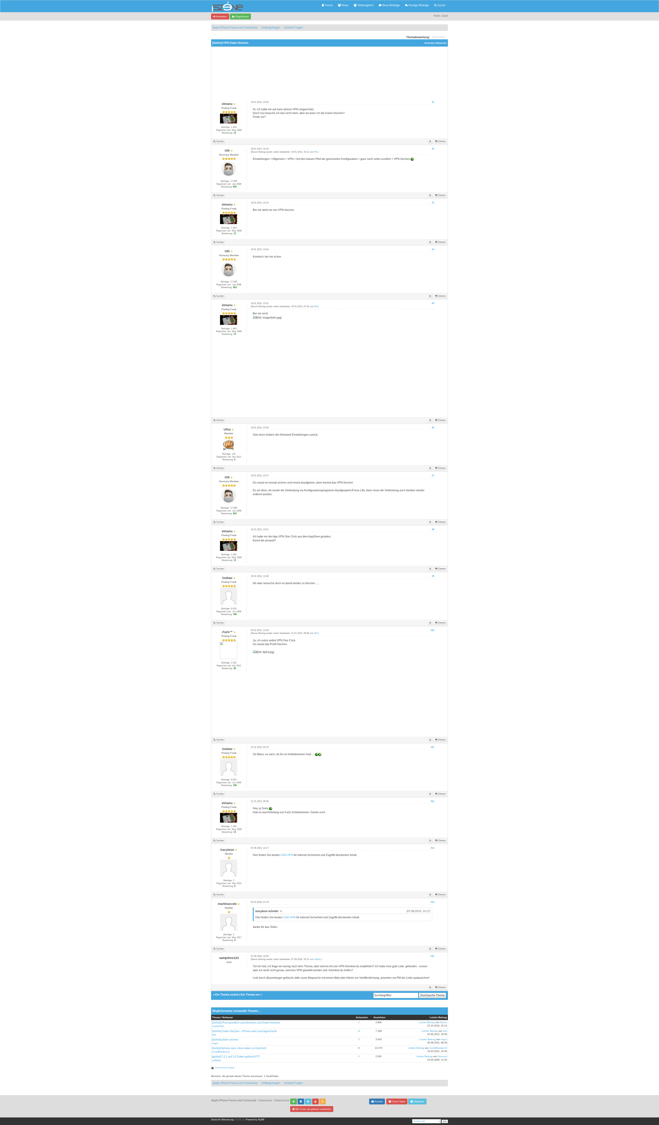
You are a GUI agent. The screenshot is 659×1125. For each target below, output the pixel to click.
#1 (433, 102)
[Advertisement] (329, 75)
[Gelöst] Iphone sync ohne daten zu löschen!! (239, 1048)
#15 (432, 956)
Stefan (317, 959)
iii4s (214, 1034)
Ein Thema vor (250, 994)
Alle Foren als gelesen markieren (313, 1109)
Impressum (265, 1100)
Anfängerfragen (270, 27)
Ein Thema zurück (227, 994)
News (345, 5)
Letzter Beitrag (427, 1022)
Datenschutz (282, 1100)
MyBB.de (239, 1119)
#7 (433, 475)
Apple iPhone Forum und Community (235, 27)
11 (359, 1031)
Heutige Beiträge (418, 5)
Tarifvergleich (365, 5)
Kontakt (378, 1101)
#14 (432, 902)
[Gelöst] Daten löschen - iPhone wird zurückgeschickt (244, 1031)
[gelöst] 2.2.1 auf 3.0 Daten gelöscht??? (236, 1056)
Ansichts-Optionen (435, 43)
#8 (433, 529)
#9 (433, 576)
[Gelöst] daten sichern (225, 1039)
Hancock (442, 1056)
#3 (433, 203)
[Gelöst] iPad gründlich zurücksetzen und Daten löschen (246, 1022)
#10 (432, 630)
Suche (441, 5)
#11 (432, 747)
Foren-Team (398, 1101)
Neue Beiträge (390, 5)
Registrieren (242, 16)
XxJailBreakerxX (221, 1051)
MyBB (261, 1119)
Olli (315, 152)
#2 (433, 149)
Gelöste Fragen (293, 27)
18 (358, 1048)
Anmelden (221, 16)
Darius (443, 1022)
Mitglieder (418, 1101)
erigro (215, 1043)
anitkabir (216, 1060)
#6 (433, 428)
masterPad (218, 1026)
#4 (433, 249)
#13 (432, 848)
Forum (328, 5)
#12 (432, 801)
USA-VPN (287, 855)
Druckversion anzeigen (225, 1068)
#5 (433, 303)
